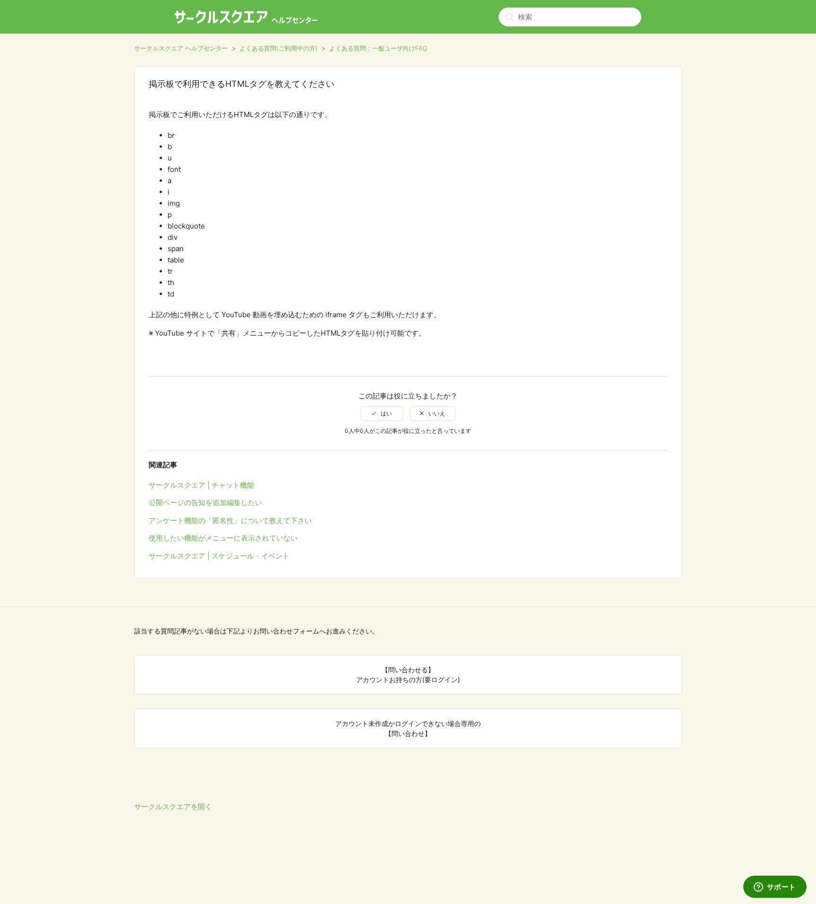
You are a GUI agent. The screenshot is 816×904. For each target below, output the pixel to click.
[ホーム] (246, 17)
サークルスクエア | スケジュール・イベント (219, 555)
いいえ (436, 413)
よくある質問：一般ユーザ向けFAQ (378, 48)
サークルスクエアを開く (173, 806)
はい (386, 413)
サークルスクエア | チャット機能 (201, 485)
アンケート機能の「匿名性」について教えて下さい (230, 520)
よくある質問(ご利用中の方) (278, 48)
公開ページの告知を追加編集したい (205, 502)
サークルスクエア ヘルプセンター (181, 48)
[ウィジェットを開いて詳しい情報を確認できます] (775, 887)
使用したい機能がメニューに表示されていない (223, 537)
